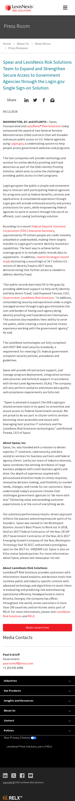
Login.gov (17, 143)
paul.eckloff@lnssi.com (18, 663)
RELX (31, 616)
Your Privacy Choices (17, 737)
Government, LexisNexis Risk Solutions (28, 298)
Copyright (8, 782)
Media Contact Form (37, 627)
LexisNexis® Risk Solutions (43, 126)
